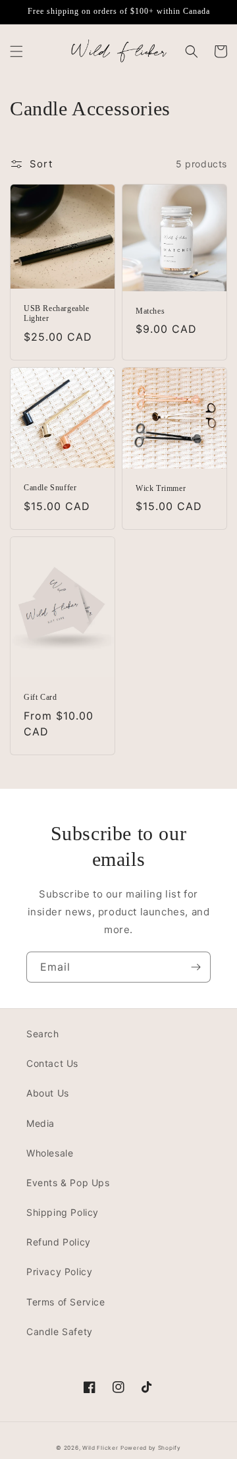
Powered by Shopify (150, 1448)
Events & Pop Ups (68, 1182)
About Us (47, 1093)
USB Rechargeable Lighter (57, 314)
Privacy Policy (59, 1271)
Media (40, 1123)
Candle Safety (59, 1331)
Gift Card (40, 697)
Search (42, 1033)
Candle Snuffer (50, 487)
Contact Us (52, 1063)
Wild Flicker (100, 1448)
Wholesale (49, 1153)
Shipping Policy (62, 1212)
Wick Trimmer (161, 488)
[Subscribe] (195, 967)
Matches (150, 311)
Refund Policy (58, 1241)
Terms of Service (65, 1301)
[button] (16, 51)
